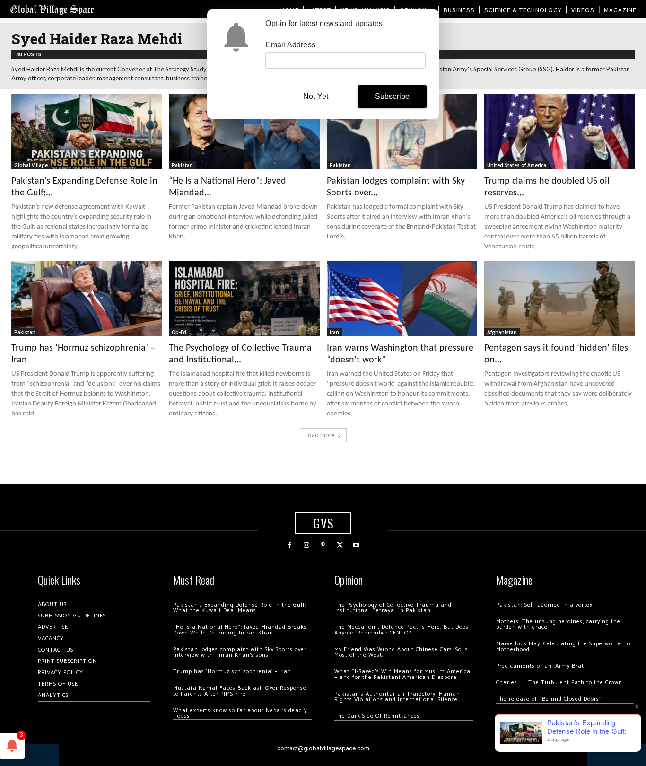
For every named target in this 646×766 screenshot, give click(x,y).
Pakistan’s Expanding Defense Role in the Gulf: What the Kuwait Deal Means (239, 607)
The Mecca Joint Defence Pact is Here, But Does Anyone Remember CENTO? (401, 630)
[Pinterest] (323, 545)
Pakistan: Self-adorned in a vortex (544, 604)
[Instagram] (306, 545)
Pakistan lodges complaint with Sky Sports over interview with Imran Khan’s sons (239, 652)
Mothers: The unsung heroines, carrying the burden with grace (558, 624)
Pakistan (182, 165)
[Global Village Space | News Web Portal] (52, 9)
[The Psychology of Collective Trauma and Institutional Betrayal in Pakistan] (244, 298)
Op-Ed (179, 332)
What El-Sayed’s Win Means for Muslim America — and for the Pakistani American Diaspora (402, 674)
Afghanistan (502, 332)
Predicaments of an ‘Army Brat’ (540, 665)
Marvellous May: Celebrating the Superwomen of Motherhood (564, 646)
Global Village (31, 165)
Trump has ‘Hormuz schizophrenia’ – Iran (232, 671)
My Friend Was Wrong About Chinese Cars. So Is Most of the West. (401, 652)
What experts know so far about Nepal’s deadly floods (240, 713)
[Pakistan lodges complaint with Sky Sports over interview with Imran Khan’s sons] (402, 131)
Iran (334, 332)
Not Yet (315, 96)
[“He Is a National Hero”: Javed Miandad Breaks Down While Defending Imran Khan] (244, 131)
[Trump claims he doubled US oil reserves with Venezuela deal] (559, 131)
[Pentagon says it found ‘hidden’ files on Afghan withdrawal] (559, 298)
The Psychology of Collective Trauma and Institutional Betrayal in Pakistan (393, 607)
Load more (320, 435)
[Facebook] (290, 545)
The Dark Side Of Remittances (377, 716)
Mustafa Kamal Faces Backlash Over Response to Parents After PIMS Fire (239, 691)
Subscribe (392, 96)
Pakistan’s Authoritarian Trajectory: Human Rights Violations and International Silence (397, 696)
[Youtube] (356, 545)
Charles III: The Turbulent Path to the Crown (559, 682)
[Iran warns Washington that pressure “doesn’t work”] (402, 298)
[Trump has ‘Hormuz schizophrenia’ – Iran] (86, 298)
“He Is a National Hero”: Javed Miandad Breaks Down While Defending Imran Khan (240, 630)
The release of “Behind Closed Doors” (549, 699)
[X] (340, 545)
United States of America (516, 165)
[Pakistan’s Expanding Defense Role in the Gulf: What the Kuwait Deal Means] (86, 131)
